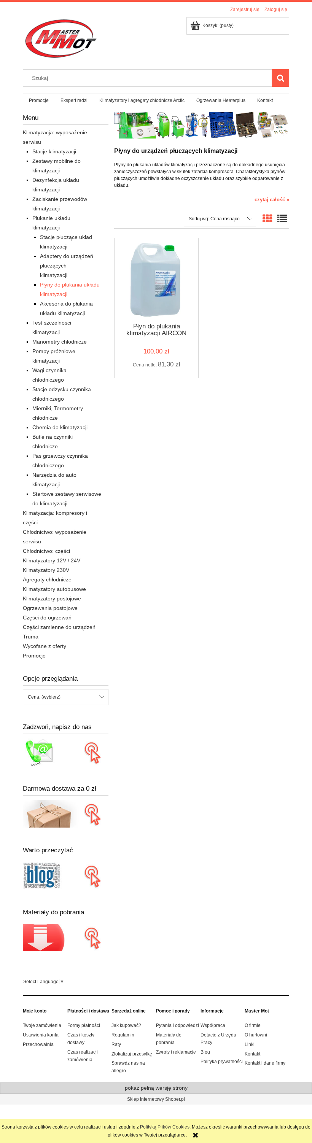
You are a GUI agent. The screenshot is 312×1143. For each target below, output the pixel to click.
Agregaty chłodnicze (47, 579)
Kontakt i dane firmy (265, 1063)
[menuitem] (38, 100)
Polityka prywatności (222, 1061)
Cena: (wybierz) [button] (44, 697)
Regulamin (122, 1035)
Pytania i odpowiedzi (177, 1025)
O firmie (253, 1025)
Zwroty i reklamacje (176, 1052)
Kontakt (252, 1054)
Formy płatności (83, 1025)
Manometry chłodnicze (59, 342)
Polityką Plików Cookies (164, 1127)
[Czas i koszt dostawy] (65, 813)
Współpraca (213, 1025)
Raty (116, 1044)
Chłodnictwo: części (46, 551)
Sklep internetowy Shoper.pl (156, 1099)
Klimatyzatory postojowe (52, 598)
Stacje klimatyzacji (54, 151)
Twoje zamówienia (42, 1025)
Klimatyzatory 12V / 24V (51, 560)
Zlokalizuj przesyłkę (131, 1054)
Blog (205, 1052)
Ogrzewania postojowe (50, 608)
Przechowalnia (38, 1044)
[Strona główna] (60, 38)
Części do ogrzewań (47, 617)
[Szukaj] (280, 78)
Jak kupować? (126, 1025)
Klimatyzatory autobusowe (54, 589)
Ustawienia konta (41, 1035)
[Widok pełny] (282, 218)
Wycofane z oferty (44, 646)
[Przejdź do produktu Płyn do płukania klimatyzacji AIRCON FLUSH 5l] (156, 280)
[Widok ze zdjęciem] (267, 218)
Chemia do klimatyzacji (60, 427)
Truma (30, 637)
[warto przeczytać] (65, 875)
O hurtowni (256, 1035)
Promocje (34, 656)
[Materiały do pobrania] (65, 937)
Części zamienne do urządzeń (59, 627)
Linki (250, 1044)
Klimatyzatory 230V (46, 570)
